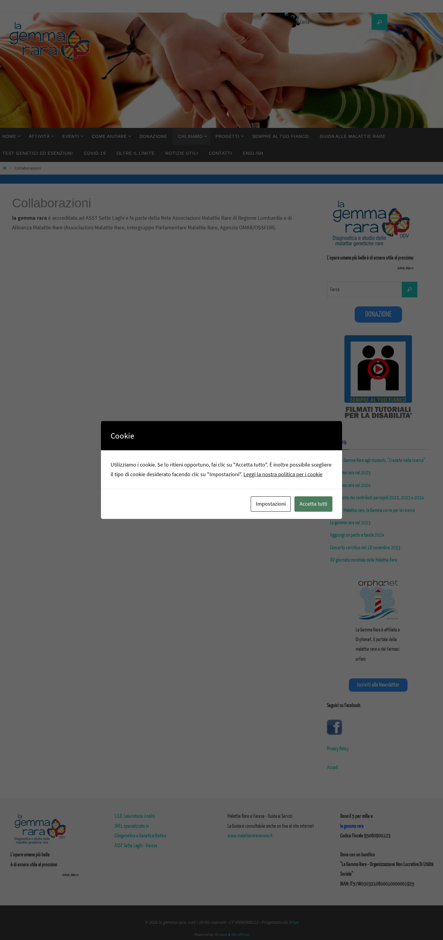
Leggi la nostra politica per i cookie (282, 474)
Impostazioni (271, 503)
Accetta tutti (313, 503)
